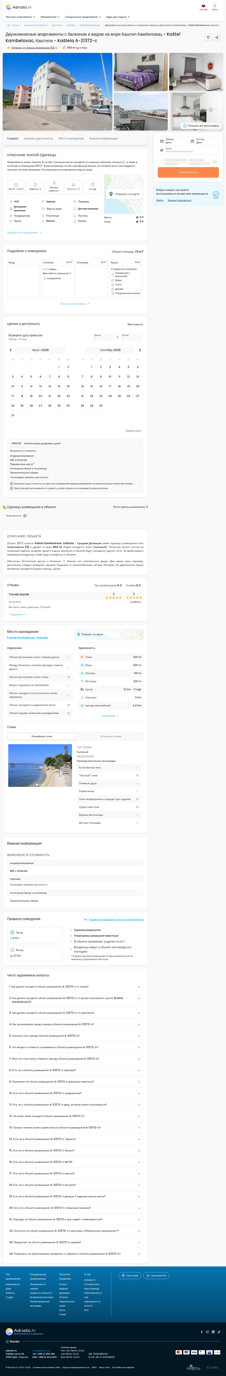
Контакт (15, 1341)
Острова (63, 1297)
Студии (9, 1297)
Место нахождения (71, 138)
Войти (159, 200)
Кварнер (63, 1288)
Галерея (12, 138)
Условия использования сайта (46, 1367)
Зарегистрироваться (179, 200)
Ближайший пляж (42, 736)
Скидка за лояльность (41, 1292)
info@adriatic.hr (41, 1350)
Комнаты (10, 1292)
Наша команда (91, 1288)
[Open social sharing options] (216, 37)
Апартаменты (13, 1284)
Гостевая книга (91, 1284)
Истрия (63, 1284)
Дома (8, 1288)
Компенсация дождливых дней (42, 443)
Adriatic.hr (89, 1280)
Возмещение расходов (41, 1297)
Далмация (64, 1292)
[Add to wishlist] (208, 37)
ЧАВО (94, 1367)
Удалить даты (133, 430)
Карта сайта (104, 1367)
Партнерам (132, 1275)
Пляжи (62, 1314)
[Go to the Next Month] (139, 350)
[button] (57, 92)
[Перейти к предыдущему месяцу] (11, 350)
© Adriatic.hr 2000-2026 (18, 1367)
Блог (86, 1310)
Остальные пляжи (110, 736)
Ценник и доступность (38, 138)
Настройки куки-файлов (123, 1367)
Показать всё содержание (22, 232)
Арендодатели (158, 1275)
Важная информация (104, 138)
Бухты (62, 1310)
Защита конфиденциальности (75, 1367)
